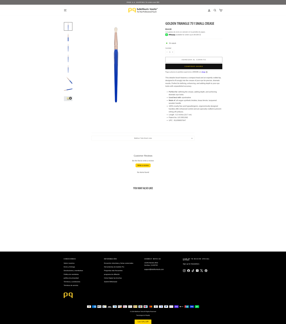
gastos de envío (174, 32)
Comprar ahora (194, 66)
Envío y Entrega (69, 267)
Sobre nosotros (69, 263)
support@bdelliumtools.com (154, 269)
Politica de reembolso (71, 274)
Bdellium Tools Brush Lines (143, 138)
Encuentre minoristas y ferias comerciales (118, 263)
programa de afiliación (112, 274)
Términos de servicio (71, 285)
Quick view (82, 230)
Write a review (143, 165)
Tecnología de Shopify (143, 315)
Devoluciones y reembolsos (73, 270)
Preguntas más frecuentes (113, 270)
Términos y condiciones (72, 282)
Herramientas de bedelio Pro (114, 267)
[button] (143, 322)
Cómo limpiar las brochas (113, 278)
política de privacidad (71, 278)
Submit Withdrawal (110, 282)
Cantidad (168, 48)
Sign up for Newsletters (191, 264)
